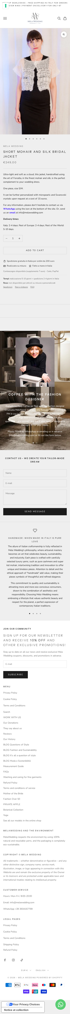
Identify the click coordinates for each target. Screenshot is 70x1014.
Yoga (5, 815)
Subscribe (15, 674)
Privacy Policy (10, 692)
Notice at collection (16, 1010)
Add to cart (35, 250)
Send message (35, 511)
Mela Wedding (13, 146)
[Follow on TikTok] (21, 960)
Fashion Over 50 (11, 799)
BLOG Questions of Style (16, 744)
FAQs (6, 771)
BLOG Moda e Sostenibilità (17, 760)
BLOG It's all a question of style (19, 755)
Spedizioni (7, 287)
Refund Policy (10, 782)
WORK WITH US (12, 717)
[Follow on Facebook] (5, 960)
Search (6, 712)
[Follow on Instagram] (13, 960)
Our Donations (10, 722)
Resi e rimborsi (21, 287)
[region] (35, 568)
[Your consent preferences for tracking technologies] (6, 6)
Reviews (7, 733)
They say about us (12, 728)
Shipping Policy (11, 944)
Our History (9, 739)
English (41, 970)
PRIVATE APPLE (11, 804)
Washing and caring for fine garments (22, 777)
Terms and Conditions (14, 705)
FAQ (32, 287)
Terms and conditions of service (19, 788)
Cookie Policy (10, 699)
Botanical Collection (13, 809)
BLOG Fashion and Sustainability (20, 750)
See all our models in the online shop (22, 820)
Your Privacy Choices (26, 1004)
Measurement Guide (13, 766)
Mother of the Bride (13, 793)
